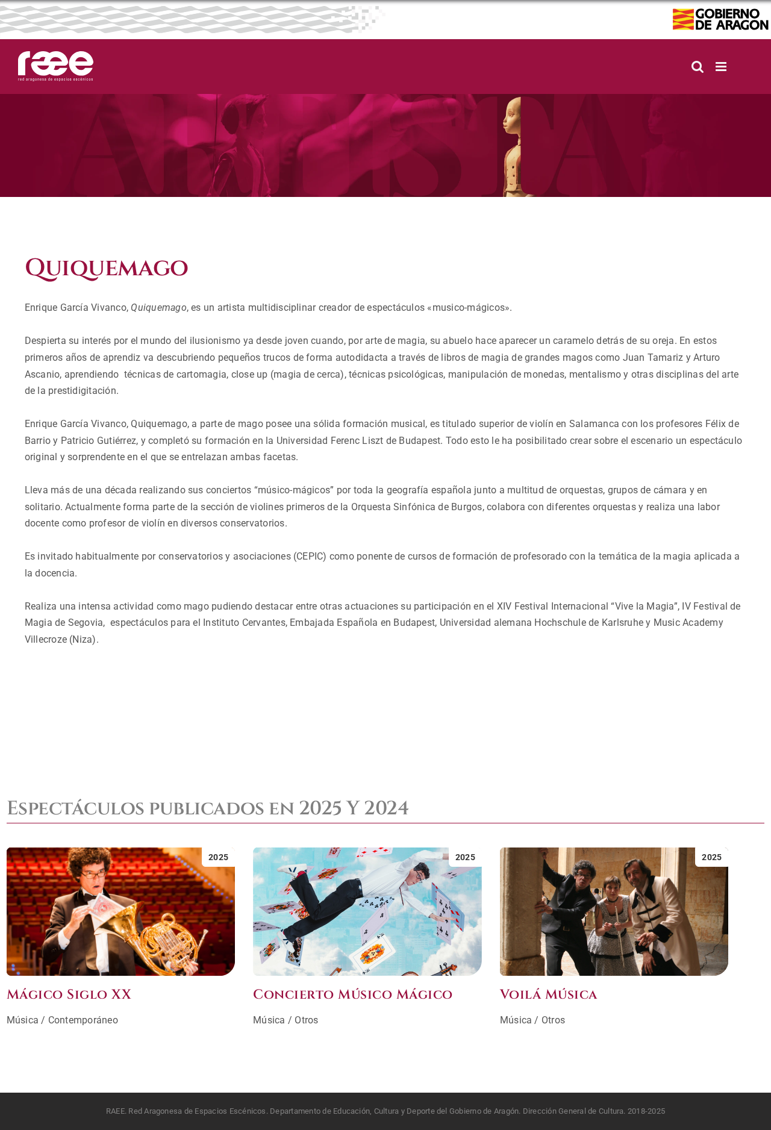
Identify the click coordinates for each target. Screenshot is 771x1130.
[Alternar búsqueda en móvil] (697, 66)
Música (23, 1020)
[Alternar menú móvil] (722, 66)
